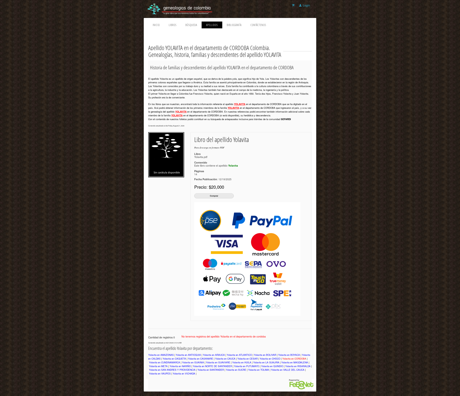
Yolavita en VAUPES (160, 373)
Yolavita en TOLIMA (258, 369)
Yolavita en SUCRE (236, 369)
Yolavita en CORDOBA (294, 358)
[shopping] (294, 5)
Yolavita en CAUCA (225, 358)
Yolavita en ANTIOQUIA (188, 355)
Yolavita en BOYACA (289, 355)
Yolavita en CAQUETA (174, 358)
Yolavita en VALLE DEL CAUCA (287, 369)
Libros (172, 25)
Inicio (156, 25)
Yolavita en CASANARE (200, 358)
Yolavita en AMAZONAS (161, 355)
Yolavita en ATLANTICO (239, 355)
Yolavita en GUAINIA (193, 362)
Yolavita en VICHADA (184, 373)
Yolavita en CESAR (247, 358)
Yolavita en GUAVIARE (218, 362)
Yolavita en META (158, 366)
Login (306, 5)
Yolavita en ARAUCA (214, 355)
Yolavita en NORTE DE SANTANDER (212, 366)
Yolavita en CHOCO (270, 358)
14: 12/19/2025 (212, 176)
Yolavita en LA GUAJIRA (266, 362)
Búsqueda (191, 25)
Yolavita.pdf (200, 157)
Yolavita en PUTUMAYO (246, 366)
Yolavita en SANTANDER (210, 369)
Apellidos (212, 25)
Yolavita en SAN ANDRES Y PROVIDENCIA (172, 369)
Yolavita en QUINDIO (272, 366)
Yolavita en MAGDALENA (294, 362)
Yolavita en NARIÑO (180, 366)
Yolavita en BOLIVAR (265, 355)
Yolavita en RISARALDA (297, 366)
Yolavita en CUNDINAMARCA (164, 362)
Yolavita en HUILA (241, 362)
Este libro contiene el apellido (216, 165)
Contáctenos (258, 25)
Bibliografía (234, 25)
